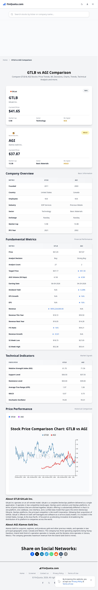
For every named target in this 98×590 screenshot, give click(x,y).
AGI (12, 140)
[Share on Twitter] (37, 554)
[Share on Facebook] (32, 554)
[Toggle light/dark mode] (82, 4)
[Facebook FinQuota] (42, 582)
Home (5, 60)
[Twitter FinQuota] (49, 582)
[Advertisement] (49, 38)
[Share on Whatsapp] (51, 554)
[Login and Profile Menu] (87, 4)
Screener (32, 573)
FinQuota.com (50, 568)
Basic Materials (42, 163)
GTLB (13, 97)
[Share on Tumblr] (61, 554)
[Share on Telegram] (47, 554)
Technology (41, 121)
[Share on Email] (66, 554)
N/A (65, 121)
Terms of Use (68, 584)
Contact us (44, 573)
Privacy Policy (77, 581)
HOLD (66, 163)
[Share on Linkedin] (42, 554)
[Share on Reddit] (56, 554)
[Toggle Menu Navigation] (93, 4)
